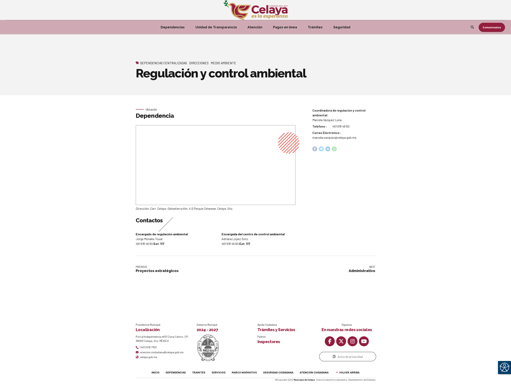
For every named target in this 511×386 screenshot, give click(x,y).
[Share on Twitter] (321, 148)
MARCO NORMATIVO (244, 372)
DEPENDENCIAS (176, 372)
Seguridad (341, 27)
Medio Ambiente (223, 63)
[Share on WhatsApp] (334, 148)
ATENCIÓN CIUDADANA (314, 372)
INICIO (155, 372)
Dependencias (173, 27)
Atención (255, 27)
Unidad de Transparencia (216, 27)
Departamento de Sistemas (361, 379)
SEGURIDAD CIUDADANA (278, 372)
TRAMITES (198, 372)
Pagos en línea (285, 27)
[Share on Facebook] (314, 148)
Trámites (315, 27)
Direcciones (199, 63)
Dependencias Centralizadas (163, 63)
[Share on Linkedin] (327, 148)
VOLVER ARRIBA (349, 372)
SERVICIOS (219, 372)
